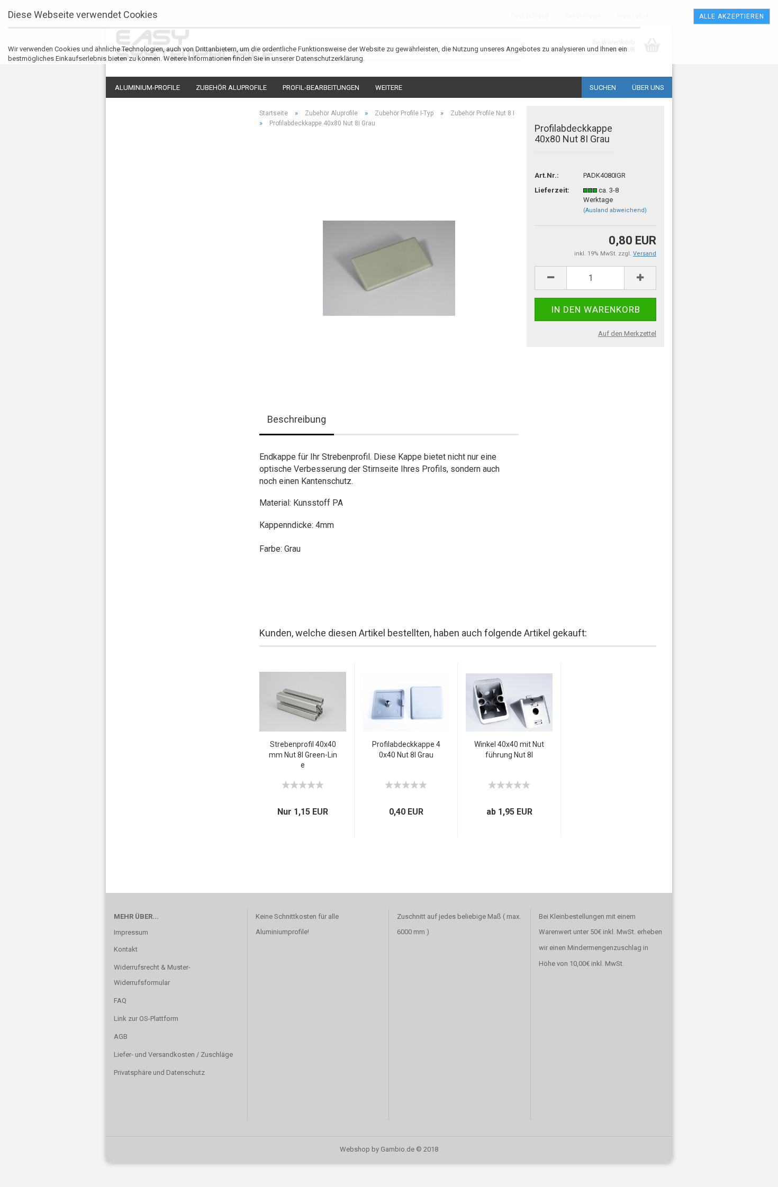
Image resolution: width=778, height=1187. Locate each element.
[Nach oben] (749, 1171)
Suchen (603, 88)
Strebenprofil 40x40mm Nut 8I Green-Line (303, 755)
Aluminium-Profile (147, 88)
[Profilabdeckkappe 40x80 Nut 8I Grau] (389, 255)
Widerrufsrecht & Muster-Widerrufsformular (152, 975)
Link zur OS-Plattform (146, 1018)
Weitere (388, 88)
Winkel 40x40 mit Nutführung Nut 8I (509, 749)
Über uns (648, 88)
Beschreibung (296, 419)
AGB (121, 1036)
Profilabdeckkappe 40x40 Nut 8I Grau (406, 749)
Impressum (131, 932)
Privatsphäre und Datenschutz (159, 1072)
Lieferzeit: (551, 190)
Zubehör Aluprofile (231, 88)
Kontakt (126, 949)
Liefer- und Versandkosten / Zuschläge (173, 1054)
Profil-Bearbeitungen (321, 88)
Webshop (355, 1149)
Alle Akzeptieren (731, 16)
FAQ (120, 1001)
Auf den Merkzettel (627, 333)
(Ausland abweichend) (615, 210)
